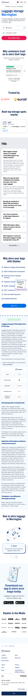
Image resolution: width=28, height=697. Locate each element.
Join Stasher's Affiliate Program (20, 671)
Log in (21, 2)
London (3, 655)
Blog (2, 670)
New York (17, 658)
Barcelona (4, 658)
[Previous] (11, 556)
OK (14, 693)
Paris (16, 655)
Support (17, 667)
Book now (14, 305)
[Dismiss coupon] (26, 280)
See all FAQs (13, 245)
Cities (5, 646)
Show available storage (14, 38)
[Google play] (9, 602)
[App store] (19, 602)
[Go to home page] (5, 2)
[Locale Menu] (17, 2)
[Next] (16, 556)
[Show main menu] (25, 2)
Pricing (17, 665)
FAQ (2, 667)
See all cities (5, 660)
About (3, 665)
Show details (21, 689)
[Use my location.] (24, 28)
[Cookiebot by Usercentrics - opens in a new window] (20, 676)
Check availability (8, 364)
